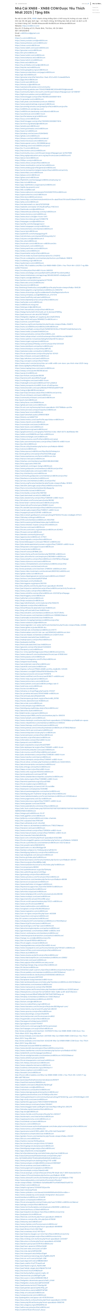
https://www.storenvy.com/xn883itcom (30, 214)
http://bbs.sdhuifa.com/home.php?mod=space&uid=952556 (39, 586)
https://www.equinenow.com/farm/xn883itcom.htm (35, 456)
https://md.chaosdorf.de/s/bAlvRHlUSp (30, 835)
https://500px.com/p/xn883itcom (28, 160)
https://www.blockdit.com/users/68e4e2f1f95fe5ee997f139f (39, 388)
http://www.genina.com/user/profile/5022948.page (35, 454)
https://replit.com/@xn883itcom (28, 278)
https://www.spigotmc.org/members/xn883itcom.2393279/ (39, 290)
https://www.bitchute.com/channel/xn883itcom (34, 229)
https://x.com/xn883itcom (25, 38)
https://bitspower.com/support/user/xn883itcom (34, 547)
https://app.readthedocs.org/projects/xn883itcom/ (35, 185)
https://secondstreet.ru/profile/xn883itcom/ (32, 664)
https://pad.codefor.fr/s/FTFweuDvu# (30, 1263)
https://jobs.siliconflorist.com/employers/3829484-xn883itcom (40, 556)
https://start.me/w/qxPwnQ (26, 1190)
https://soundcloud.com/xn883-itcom (30, 114)
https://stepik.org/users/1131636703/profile (32, 1187)
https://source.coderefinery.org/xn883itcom (32, 1004)
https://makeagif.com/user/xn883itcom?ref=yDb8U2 (36, 383)
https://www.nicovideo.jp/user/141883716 (31, 219)
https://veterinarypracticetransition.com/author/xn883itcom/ (39, 936)
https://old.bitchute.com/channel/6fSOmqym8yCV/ (35, 236)
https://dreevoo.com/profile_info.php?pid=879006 (35, 1219)
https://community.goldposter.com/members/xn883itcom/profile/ (41, 476)
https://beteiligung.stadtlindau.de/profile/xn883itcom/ (36, 708)
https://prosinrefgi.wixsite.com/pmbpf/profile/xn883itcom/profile (41, 106)
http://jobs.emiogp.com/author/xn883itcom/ (32, 767)
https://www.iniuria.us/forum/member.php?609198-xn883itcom (40, 554)
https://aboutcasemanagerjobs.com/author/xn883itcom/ (37, 791)
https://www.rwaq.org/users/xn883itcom (31, 679)
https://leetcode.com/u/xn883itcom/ (29, 283)
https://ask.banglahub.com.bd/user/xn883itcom (34, 855)
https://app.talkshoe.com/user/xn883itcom (32, 358)
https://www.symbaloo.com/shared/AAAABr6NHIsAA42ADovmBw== (42, 1192)
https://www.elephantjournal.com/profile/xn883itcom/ (36, 300)
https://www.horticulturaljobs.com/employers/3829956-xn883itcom (42, 1207)
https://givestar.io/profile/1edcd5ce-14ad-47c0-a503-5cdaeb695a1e (42, 77)
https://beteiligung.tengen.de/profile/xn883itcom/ (35, 1148)
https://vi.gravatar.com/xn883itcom (29, 99)
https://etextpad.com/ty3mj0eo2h (28, 581)
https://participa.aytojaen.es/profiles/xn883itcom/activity (38, 1236)
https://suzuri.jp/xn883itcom (26, 231)
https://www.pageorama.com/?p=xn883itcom (33, 799)
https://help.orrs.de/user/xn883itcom (30, 1293)
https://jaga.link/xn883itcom (26, 80)
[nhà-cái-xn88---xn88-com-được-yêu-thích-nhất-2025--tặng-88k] (14, 8)
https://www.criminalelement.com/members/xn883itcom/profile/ (41, 564)
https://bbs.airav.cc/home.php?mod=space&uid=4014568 (38, 1241)
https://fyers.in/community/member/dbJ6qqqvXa (34, 488)
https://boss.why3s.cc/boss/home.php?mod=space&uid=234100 (41, 1300)
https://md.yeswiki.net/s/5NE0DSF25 (30, 845)
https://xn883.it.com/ (30, 26)
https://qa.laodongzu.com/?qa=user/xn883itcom (34, 926)
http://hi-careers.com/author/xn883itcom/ (32, 918)
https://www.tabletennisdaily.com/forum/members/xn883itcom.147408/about (46, 796)
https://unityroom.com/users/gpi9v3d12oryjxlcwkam (36, 1026)
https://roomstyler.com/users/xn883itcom (32, 424)
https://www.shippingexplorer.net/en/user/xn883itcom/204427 (40, 576)
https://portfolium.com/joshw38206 (29, 375)
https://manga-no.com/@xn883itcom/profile (33, 938)
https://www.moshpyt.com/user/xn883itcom (32, 896)
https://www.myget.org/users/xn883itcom (32, 341)
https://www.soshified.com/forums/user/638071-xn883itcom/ (39, 676)
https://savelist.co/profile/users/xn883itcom (32, 737)
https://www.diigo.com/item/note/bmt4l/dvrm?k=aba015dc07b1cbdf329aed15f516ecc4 (50, 199)
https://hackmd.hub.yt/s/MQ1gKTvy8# (30, 1275)
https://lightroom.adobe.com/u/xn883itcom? (33, 94)
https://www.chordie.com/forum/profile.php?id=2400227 (38, 1114)
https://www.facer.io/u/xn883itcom (29, 412)
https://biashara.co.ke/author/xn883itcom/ (32, 478)
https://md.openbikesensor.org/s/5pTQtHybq (33, 869)
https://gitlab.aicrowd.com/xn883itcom (31, 405)
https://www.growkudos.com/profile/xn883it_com (35, 334)
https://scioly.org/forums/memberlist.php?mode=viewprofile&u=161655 (43, 483)
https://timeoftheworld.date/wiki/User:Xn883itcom (35, 608)
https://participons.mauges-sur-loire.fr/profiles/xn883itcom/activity (42, 1234)
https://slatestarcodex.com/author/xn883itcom (34, 351)
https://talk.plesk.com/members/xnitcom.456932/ (35, 102)
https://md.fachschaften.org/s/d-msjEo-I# (31, 1273)
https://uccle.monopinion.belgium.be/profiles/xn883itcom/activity (41, 170)
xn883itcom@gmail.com (30, 33)
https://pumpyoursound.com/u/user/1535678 (33, 674)
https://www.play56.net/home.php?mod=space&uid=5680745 (39, 1302)
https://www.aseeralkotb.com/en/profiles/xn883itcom (36, 806)
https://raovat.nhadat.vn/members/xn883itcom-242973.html (39, 635)
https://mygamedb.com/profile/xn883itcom (32, 1019)
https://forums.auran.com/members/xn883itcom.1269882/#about (41, 615)
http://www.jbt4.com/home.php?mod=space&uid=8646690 (38, 1227)
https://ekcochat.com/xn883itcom (28, 703)
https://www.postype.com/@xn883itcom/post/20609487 (38, 1163)
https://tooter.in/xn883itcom (26, 689)
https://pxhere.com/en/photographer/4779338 (33, 280)
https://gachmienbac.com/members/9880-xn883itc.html (37, 931)
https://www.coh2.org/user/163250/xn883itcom (34, 772)
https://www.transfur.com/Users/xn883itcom (33, 757)
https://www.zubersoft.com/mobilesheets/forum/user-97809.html (41, 654)
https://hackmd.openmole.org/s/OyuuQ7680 (32, 781)
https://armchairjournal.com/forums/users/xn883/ (35, 1016)
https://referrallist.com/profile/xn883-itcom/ (33, 740)
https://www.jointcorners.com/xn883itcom (32, 681)
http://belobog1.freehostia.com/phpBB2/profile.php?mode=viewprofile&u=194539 (47, 287)
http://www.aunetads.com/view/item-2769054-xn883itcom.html (40, 569)
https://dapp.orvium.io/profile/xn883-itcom (32, 769)
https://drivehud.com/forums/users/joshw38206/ (34, 500)
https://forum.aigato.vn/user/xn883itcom (31, 943)
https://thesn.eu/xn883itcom (26, 953)
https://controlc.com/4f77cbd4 (27, 322)
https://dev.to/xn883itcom (25, 182)
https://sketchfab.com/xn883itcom (29, 172)
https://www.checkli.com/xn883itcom (30, 422)
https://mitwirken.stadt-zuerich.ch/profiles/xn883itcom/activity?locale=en (45, 970)
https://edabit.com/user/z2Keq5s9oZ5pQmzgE (33, 1085)
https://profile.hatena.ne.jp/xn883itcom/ (31, 116)
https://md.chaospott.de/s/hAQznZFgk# (31, 1253)
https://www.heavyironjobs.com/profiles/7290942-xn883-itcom (40, 833)
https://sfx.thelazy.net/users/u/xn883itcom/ (32, 1063)
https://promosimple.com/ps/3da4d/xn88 (31, 1170)
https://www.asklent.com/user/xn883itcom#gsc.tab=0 (36, 684)
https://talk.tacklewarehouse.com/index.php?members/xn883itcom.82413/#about (47, 982)
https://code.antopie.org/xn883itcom (30, 706)
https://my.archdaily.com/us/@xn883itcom (32, 65)
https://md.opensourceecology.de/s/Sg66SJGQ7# (35, 1256)
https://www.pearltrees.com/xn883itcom (31, 248)
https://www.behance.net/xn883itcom (30, 58)
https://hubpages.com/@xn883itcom (29, 221)
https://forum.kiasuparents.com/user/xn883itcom (34, 1060)
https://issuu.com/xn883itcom (27, 119)
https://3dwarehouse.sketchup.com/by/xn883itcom (35, 212)
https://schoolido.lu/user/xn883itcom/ (30, 490)
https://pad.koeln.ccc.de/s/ (30, 847)
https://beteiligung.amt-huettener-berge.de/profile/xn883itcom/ (40, 794)
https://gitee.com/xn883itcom (27, 177)
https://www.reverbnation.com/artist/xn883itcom (35, 165)
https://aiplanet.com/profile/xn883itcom (31, 605)
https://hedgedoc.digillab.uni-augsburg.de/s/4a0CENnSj (37, 317)
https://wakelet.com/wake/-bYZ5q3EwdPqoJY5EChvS (37, 207)
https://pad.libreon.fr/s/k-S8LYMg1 (29, 1229)
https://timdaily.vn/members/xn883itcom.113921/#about (37, 997)
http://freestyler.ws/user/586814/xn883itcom (33, 1046)
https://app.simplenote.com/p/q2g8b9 (30, 1151)
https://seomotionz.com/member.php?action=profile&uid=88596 (41, 879)
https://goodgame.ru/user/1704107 (29, 1024)
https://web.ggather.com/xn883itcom (30, 816)
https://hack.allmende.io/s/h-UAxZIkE (30, 823)
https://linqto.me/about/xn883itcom (29, 600)
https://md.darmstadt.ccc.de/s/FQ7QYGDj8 (32, 204)
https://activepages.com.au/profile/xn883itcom (34, 1028)
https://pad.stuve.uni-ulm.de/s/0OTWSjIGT (32, 314)
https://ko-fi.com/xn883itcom (27, 148)
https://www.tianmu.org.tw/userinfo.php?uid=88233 (36, 1009)
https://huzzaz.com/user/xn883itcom (30, 527)
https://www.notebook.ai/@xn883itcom (31, 622)
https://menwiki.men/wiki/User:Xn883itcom (32, 637)
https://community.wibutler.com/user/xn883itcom (35, 750)
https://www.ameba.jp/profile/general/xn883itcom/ (35, 168)
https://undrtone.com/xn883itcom (28, 686)
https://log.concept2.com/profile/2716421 (32, 361)
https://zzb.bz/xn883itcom (26, 449)
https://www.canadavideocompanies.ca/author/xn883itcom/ (39, 777)
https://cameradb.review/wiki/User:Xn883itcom (34, 618)
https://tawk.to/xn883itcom (26, 131)
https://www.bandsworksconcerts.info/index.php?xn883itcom (40, 865)
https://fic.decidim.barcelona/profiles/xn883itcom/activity (38, 508)
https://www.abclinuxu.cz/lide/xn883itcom (32, 1209)
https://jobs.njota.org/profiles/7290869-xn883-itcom (36, 779)
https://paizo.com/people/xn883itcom (30, 1200)
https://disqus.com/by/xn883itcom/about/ (32, 138)
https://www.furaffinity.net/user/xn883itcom (32, 297)
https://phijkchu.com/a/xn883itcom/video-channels (35, 818)
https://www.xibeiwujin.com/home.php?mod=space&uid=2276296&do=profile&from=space (51, 720)
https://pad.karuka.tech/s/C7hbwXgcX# (31, 1285)
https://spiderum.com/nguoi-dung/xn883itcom (33, 466)
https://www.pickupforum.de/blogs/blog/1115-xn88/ (36, 1161)
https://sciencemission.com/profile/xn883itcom (34, 735)
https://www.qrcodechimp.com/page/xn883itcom (35, 72)
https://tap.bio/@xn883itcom (26, 1112)
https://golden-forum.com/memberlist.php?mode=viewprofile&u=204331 (44, 1136)
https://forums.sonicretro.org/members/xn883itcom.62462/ (39, 530)
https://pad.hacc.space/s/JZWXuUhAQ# (31, 1246)
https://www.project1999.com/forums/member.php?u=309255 (40, 715)
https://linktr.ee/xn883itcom (26, 62)
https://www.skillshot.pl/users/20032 (30, 1058)
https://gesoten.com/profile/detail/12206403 (33, 647)
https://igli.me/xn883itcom (25, 75)
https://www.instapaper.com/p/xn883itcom (32, 226)
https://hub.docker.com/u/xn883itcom (30, 150)
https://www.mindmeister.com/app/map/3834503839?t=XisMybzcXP (42, 275)
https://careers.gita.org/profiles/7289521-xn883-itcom (37, 510)
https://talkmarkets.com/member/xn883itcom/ (33, 984)
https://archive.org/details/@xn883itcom (31, 124)
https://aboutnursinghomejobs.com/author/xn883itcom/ (37, 928)
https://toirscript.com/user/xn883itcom (30, 960)
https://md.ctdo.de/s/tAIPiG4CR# (28, 1251)
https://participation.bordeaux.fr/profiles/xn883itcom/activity (39, 1212)
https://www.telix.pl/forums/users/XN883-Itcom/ (34, 505)
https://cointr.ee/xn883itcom (26, 82)
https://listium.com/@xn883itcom (28, 1002)
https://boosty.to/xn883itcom (27, 285)
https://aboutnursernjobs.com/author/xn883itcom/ (35, 764)
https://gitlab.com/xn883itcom (27, 136)
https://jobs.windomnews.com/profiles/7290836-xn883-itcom (40, 755)
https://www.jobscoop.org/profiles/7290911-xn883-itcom (38, 801)
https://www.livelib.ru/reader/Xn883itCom (31, 331)
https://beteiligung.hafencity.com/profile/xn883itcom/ (36, 852)
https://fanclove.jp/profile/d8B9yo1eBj (30, 862)
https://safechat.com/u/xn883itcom (29, 598)
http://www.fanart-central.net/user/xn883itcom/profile (37, 503)
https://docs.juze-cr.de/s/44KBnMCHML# (31, 1278)
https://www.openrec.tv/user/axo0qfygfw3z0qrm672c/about (39, 339)
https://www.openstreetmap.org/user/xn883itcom (35, 104)
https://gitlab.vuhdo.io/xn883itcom (29, 574)
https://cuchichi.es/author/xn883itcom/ (30, 889)
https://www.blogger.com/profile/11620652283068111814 (38, 97)
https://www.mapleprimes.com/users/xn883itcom (35, 368)
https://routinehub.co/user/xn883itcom (30, 1121)
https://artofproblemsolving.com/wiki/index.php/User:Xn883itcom (41, 1153)
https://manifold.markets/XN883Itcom (30, 1082)
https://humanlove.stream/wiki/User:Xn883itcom (34, 1134)
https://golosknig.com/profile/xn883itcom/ (32, 874)
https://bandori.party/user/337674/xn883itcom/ (34, 1244)
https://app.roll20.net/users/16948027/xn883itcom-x (36, 319)
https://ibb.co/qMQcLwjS (25, 190)
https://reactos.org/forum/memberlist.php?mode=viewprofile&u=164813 (44, 324)
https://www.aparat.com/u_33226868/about (32, 143)
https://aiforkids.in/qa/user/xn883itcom (31, 891)
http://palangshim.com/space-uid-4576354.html (34, 1297)
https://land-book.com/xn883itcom (29, 427)
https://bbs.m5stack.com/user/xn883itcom (32, 356)
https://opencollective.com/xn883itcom (31, 195)
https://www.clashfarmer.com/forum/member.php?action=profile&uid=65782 (45, 1050)
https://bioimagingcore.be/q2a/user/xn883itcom (34, 1146)
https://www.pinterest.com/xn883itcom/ (31, 43)
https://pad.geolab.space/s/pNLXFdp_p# (31, 1288)
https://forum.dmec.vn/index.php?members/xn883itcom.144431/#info (43, 762)
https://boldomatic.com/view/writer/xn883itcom (34, 1116)
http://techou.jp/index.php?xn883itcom (30, 857)
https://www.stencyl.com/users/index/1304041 (33, 1104)
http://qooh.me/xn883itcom (26, 400)
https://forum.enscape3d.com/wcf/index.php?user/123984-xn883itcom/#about (46, 1202)
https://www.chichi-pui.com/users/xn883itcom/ (34, 730)
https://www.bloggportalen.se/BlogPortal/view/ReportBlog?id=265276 (43, 1107)
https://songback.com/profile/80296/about (32, 909)
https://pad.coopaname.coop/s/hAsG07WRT (32, 745)
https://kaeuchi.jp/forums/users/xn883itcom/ (33, 923)
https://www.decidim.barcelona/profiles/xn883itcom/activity (39, 1048)
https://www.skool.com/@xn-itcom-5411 (31, 217)
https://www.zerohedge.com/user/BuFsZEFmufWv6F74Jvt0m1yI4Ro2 (42, 273)
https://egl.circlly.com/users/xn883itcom (31, 1099)
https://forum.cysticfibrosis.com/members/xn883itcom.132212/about (42, 843)
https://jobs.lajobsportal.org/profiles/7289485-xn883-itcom (39, 747)
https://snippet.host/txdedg (26, 662)
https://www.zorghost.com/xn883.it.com (31, 1070)
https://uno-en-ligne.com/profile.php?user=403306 (35, 914)
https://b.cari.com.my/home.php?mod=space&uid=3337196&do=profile (43, 407)
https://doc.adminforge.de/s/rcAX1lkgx (30, 872)
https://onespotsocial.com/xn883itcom (30, 1295)
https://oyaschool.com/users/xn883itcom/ (32, 916)
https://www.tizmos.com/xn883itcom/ (30, 1129)
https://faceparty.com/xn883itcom (29, 649)
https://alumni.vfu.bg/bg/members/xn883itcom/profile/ (37, 620)
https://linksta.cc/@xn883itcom (27, 84)
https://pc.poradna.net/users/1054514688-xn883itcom (37, 693)
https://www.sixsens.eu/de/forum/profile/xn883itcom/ (36, 955)
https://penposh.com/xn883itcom (28, 742)
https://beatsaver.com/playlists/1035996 (31, 789)
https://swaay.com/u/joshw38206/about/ (31, 371)
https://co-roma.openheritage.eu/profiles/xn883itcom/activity (40, 652)
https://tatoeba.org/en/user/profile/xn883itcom (34, 1109)
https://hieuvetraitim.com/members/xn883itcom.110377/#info (39, 613)
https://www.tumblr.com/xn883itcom (30, 55)
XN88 (34, 18)
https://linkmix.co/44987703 (26, 417)
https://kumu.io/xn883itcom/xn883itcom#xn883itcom (36, 327)
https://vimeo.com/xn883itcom (27, 45)
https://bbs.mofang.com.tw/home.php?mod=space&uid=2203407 (41, 1239)
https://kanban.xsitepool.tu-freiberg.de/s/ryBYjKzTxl (36, 850)
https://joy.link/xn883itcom (26, 444)
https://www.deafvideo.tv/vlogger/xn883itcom (33, 884)
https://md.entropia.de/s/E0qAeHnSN (30, 696)
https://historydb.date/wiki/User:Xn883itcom (33, 644)
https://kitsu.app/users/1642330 (28, 464)
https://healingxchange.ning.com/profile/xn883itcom (36, 965)
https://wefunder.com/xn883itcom (28, 302)
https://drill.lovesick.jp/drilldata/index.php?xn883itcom (37, 522)
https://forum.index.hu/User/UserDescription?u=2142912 (37, 256)
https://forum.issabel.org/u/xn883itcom (31, 784)
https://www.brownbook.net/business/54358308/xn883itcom (39, 975)
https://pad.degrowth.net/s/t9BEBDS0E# (31, 1261)
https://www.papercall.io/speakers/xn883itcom (34, 1168)
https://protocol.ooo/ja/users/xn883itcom (32, 882)
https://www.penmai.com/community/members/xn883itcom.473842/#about (45, 728)
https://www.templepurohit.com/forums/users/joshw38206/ (39, 894)
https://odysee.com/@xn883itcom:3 (29, 239)
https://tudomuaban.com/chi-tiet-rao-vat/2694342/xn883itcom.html (42, 632)
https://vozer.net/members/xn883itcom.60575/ (34, 999)
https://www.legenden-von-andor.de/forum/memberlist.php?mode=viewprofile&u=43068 (50, 625)
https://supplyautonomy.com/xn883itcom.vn (33, 1119)
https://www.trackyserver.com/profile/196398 (33, 987)
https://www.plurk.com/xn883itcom (29, 246)
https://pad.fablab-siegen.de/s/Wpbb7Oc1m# (33, 1268)
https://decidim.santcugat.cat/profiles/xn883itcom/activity (38, 486)
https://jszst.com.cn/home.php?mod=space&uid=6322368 (38, 838)
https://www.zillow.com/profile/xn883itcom (32, 163)
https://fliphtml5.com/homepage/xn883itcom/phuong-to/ (38, 180)
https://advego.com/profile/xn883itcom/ (31, 1205)
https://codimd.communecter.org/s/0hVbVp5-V (34, 1068)
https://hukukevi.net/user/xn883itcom (30, 828)
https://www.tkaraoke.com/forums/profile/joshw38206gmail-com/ (41, 1006)
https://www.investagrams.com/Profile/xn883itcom (35, 659)
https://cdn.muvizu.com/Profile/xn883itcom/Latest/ (35, 752)
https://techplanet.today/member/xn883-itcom (33, 980)
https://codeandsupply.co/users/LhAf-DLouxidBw (35, 786)
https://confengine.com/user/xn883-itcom (32, 380)
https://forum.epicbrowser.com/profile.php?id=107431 (36, 353)
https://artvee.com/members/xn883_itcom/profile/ (35, 481)
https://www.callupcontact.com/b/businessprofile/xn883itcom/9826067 (44, 336)
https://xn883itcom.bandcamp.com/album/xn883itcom (37, 111)
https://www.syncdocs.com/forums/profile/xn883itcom (37, 877)
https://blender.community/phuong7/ (29, 534)
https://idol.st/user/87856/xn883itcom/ (30, 940)
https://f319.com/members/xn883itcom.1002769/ (34, 520)
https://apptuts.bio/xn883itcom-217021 (31, 537)
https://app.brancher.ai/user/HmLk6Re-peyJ (32, 899)
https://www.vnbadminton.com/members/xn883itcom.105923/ (40, 723)
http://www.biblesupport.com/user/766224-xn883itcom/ (37, 542)
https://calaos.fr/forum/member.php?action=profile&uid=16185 (40, 1175)
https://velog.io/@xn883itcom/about (29, 390)
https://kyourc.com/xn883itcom (28, 1124)
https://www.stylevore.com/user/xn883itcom (33, 561)
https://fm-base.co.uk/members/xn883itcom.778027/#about (39, 825)
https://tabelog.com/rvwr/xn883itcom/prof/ (32, 146)
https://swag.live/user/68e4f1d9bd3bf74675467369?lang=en (39, 994)
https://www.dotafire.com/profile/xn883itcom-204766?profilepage (42, 559)
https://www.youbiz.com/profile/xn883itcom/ (33, 591)
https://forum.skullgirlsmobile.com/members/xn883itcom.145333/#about (44, 1055)
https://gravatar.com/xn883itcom (28, 50)
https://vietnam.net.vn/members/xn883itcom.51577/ (36, 630)
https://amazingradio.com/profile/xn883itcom (33, 539)
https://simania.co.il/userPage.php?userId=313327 (35, 691)
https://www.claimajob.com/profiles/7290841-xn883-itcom (38, 759)
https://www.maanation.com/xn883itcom (31, 911)
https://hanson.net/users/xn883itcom (30, 459)
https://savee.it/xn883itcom (26, 373)
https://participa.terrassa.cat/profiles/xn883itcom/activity (38, 393)
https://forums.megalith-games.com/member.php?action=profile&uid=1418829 (46, 840)
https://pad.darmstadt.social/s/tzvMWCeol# (32, 495)
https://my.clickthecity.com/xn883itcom (31, 473)
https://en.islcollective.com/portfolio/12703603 (34, 1143)
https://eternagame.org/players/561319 (30, 583)
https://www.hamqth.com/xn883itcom (30, 718)
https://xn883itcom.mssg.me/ (27, 305)
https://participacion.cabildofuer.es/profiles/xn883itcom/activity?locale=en (45, 588)
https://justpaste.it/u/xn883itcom (28, 1214)
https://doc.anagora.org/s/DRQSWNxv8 (31, 1305)
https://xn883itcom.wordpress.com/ (29, 109)
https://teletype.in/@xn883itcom (28, 307)
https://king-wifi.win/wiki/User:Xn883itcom (32, 610)
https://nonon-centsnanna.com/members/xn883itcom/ (36, 933)
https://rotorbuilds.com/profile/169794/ (31, 493)
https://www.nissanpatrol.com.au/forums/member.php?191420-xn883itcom (45, 948)
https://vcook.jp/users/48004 (27, 867)
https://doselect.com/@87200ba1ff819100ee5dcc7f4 (36, 671)
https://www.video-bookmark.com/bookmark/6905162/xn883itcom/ (42, 571)
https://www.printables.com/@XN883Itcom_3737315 (36, 295)
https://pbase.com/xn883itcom (27, 175)
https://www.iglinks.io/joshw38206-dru (30, 627)
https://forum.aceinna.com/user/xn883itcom (32, 1165)
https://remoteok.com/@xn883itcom (29, 1087)
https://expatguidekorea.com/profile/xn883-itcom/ (35, 945)
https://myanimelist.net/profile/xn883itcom (32, 253)
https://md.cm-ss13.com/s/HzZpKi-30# (30, 1258)
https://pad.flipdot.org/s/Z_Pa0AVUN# (30, 1266)
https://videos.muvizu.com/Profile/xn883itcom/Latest (36, 439)
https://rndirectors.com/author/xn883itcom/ (32, 1090)
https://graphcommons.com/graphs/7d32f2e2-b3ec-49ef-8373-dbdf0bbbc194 (46, 432)
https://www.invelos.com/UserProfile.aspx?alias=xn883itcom (39, 419)
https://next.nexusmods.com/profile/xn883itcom (34, 309)
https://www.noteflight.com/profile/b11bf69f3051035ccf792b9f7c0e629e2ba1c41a (48, 329)
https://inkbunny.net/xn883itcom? (28, 1222)
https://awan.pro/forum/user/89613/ (29, 904)
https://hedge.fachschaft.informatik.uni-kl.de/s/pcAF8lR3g (38, 312)
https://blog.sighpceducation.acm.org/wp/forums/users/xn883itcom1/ (43, 155)
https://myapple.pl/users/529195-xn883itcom (33, 512)
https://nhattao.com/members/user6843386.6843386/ (37, 461)
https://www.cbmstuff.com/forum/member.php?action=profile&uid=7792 (44, 1178)
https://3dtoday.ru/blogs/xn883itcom (30, 517)
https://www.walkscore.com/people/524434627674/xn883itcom (41, 192)
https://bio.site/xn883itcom (26, 241)
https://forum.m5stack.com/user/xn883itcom (33, 395)
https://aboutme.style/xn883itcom (28, 711)
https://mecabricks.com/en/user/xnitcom (31, 566)
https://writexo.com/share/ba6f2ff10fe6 (31, 578)
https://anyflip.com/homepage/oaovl (29, 224)
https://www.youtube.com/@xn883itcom (31, 40)
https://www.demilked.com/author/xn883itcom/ (34, 346)
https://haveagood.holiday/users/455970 (31, 1021)
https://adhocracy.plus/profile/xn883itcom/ (32, 1307)
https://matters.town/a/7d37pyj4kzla (29, 1141)
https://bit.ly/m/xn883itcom (26, 53)
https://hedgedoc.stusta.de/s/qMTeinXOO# (32, 1283)
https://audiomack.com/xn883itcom (29, 263)
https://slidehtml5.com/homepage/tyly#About (33, 1053)
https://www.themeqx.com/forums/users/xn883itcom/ (36, 725)
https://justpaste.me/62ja (25, 642)
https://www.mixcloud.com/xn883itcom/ (31, 141)
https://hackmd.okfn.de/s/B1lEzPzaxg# (30, 378)
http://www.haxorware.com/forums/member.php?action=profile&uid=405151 (45, 860)
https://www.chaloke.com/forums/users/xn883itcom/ (36, 1224)
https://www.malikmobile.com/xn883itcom (32, 906)
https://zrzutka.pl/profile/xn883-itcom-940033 (34, 270)
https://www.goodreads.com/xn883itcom (31, 128)
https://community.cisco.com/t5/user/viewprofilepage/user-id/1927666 (43, 153)
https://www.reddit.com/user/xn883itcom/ (32, 48)
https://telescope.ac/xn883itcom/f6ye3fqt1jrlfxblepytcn (37, 451)
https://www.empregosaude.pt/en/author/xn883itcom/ (36, 1092)
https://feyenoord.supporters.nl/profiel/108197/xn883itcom (39, 887)
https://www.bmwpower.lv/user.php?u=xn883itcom (35, 733)
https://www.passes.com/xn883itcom (30, 657)
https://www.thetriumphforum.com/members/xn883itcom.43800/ (41, 958)
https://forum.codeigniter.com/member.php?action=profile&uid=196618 (43, 258)
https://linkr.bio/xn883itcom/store (28, 197)
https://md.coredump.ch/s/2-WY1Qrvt (30, 1231)
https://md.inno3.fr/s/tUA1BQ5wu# (28, 1271)
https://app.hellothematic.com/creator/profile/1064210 (37, 603)
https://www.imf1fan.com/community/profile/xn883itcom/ (38, 950)
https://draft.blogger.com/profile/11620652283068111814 (38, 121)
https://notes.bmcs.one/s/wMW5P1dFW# (31, 1290)
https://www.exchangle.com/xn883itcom (31, 437)
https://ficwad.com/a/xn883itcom (28, 532)
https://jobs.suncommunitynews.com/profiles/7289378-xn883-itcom (42, 442)
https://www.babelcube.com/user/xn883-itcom (34, 471)
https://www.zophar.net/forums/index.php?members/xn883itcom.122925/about (47, 989)
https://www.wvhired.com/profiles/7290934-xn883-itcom (38, 830)
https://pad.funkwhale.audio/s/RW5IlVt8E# (32, 415)
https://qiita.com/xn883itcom (27, 202)
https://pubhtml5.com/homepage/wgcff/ (31, 234)
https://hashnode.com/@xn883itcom (29, 209)
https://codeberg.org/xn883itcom (28, 261)
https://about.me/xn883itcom (27, 158)
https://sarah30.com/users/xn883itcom (30, 666)
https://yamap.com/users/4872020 (29, 977)
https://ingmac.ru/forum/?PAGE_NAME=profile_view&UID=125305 (41, 669)
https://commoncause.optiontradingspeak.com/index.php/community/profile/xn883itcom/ (51, 1126)
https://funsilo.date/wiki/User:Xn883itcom (32, 701)
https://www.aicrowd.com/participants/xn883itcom (35, 410)
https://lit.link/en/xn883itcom (26, 967)
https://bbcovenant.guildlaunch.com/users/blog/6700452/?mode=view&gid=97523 (48, 515)
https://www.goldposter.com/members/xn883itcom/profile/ (39, 468)
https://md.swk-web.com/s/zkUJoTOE (30, 1249)
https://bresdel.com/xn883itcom (28, 1072)
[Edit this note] (88, 3)
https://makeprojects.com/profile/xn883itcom (33, 640)
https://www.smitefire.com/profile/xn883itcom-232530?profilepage (42, 593)
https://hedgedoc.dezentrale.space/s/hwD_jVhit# (34, 1280)
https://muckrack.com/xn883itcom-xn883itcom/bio (35, 243)
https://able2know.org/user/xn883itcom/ (31, 429)
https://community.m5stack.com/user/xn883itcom (35, 397)
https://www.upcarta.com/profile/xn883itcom (33, 1011)
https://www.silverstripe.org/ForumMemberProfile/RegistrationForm (42, 292)
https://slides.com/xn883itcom (27, 251)
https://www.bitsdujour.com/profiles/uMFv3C (33, 349)
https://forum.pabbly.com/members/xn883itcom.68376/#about (40, 972)
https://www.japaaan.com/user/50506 (30, 803)
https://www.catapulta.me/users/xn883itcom (33, 1065)
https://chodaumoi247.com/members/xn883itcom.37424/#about (41, 921)
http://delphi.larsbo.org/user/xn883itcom (31, 713)
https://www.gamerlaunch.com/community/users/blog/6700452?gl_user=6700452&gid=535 (52, 1097)
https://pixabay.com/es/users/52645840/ (31, 133)
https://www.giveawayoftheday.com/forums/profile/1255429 (39, 344)
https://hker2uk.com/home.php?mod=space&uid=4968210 (38, 1217)
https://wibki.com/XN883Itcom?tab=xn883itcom (34, 434)
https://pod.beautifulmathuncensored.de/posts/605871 (37, 1080)
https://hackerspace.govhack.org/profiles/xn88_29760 (37, 698)
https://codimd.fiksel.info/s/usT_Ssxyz (30, 1310)
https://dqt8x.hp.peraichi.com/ (27, 187)
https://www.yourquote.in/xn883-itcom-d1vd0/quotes (36, 385)
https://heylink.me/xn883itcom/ (27, 67)
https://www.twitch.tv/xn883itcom (28, 60)
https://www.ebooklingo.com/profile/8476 (32, 1014)
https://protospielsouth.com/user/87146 (31, 774)
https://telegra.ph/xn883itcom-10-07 (29, 813)
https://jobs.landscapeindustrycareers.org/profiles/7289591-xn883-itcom (44, 544)
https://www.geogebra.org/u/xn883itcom (31, 70)
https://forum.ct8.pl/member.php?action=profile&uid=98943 (39, 446)
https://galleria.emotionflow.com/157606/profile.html (36, 1094)
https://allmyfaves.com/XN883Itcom (29, 402)
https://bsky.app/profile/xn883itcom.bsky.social (34, 962)
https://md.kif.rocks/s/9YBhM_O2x (28, 552)
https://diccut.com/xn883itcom (27, 1138)
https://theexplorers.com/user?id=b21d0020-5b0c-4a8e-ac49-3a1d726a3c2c (46, 992)
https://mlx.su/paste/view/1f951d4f (29, 821)
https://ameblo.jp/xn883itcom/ (27, 126)
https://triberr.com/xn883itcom (27, 1185)
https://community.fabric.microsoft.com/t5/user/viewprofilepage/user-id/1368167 (47, 92)
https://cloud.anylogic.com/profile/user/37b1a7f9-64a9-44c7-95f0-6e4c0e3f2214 (48, 1173)
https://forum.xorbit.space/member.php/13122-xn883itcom (38, 901)
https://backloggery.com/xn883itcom (30, 596)
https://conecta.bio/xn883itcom (28, 549)
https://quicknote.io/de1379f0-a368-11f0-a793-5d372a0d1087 (40, 1131)
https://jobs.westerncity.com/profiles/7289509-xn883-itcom (39, 498)
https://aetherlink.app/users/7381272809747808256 (36, 1102)
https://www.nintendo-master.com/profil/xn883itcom (36, 525)
